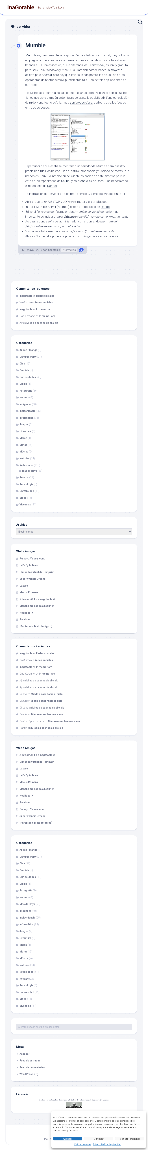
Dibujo (23, 383)
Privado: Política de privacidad (107, 1144)
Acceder (24, 1053)
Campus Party (27, 356)
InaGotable (20, 7)
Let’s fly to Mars (28, 565)
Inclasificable (27, 410)
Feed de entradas (29, 1060)
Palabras (24, 619)
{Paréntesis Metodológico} (35, 626)
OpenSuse (103, 181)
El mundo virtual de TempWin (36, 572)
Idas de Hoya (29, 470)
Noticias (24, 458)
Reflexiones (26, 465)
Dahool (52, 186)
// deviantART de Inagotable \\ (37, 599)
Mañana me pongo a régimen (36, 605)
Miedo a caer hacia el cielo (42, 322)
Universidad (26, 491)
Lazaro (23, 585)
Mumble (35, 45)
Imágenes (25, 404)
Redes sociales (45, 295)
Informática (69, 249)
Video (23, 497)
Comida (24, 370)
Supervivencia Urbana (32, 578)
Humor (23, 397)
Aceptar (67, 1138)
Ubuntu (66, 181)
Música (23, 451)
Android (47, 75)
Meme (23, 438)
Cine (22, 363)
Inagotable (53, 250)
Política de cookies (82, 1144)
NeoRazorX (26, 612)
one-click (86, 181)
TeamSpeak (96, 65)
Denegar (99, 1138)
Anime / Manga (28, 350)
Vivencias (25, 504)
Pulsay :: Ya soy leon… (32, 558)
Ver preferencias (130, 1138)
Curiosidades (27, 377)
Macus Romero (28, 592)
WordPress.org (28, 1074)
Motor (23, 444)
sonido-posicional (81, 102)
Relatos (24, 477)
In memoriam (44, 309)
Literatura (25, 431)
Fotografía (25, 390)
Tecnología (26, 484)
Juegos (24, 424)
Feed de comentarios (32, 1067)
